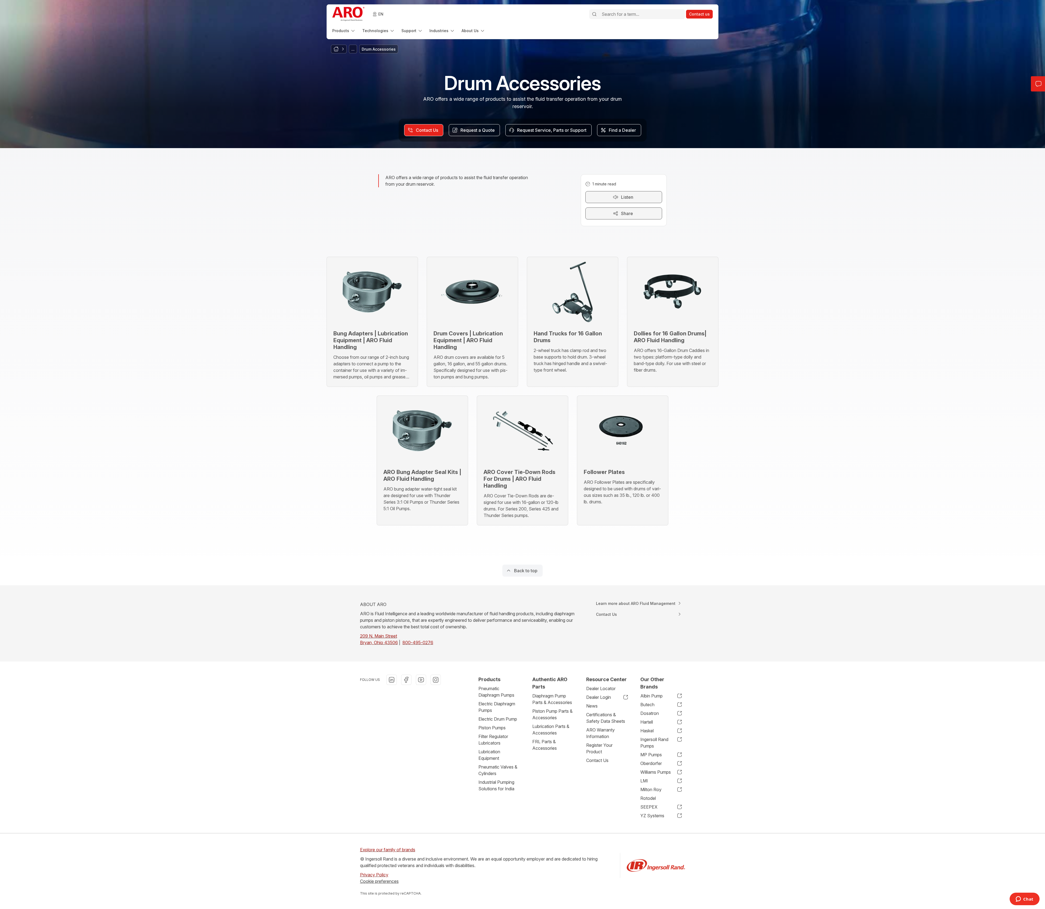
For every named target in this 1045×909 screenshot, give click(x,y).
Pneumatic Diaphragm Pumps (496, 692)
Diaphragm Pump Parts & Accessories (552, 699)
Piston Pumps (492, 727)
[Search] (594, 14)
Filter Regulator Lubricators (493, 740)
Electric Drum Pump (497, 719)
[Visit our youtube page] (421, 680)
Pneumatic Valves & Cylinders (497, 770)
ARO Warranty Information (600, 733)
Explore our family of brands (387, 849)
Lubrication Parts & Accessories (550, 730)
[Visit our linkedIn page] (391, 680)
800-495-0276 (417, 642)
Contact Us (597, 760)
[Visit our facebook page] (406, 680)
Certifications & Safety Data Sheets (605, 718)
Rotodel (648, 798)
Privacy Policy (374, 874)
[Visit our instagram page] (436, 680)
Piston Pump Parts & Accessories (552, 714)
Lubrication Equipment (489, 755)
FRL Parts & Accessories (544, 745)
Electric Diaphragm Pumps (496, 707)
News (592, 706)
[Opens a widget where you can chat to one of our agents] (1024, 899)
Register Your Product (599, 748)
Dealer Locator (601, 688)
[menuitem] (344, 30)
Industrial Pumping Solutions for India (496, 785)
